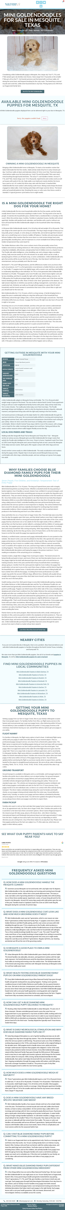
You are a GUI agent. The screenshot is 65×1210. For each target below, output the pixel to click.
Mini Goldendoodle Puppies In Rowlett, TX (32, 678)
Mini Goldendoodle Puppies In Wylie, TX (32, 696)
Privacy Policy (31, 1204)
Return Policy (32, 1206)
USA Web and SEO (61, 1205)
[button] (41, 6)
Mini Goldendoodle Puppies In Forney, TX (32, 675)
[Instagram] (40, 2)
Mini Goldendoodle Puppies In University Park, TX (32, 684)
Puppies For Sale (22, 30)
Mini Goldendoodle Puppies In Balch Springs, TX (32, 672)
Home (14, 30)
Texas (30, 30)
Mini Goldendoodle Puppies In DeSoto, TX (32, 700)
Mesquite (37, 30)
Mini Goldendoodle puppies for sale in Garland (31, 657)
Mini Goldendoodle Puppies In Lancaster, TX (32, 690)
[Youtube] (44, 2)
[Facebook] (37, 2)
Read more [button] (5, 857)
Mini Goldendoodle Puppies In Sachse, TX (32, 687)
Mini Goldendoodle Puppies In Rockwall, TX (32, 681)
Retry (44, 118)
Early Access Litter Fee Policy (32, 1208)
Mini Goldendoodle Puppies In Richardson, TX (32, 693)
